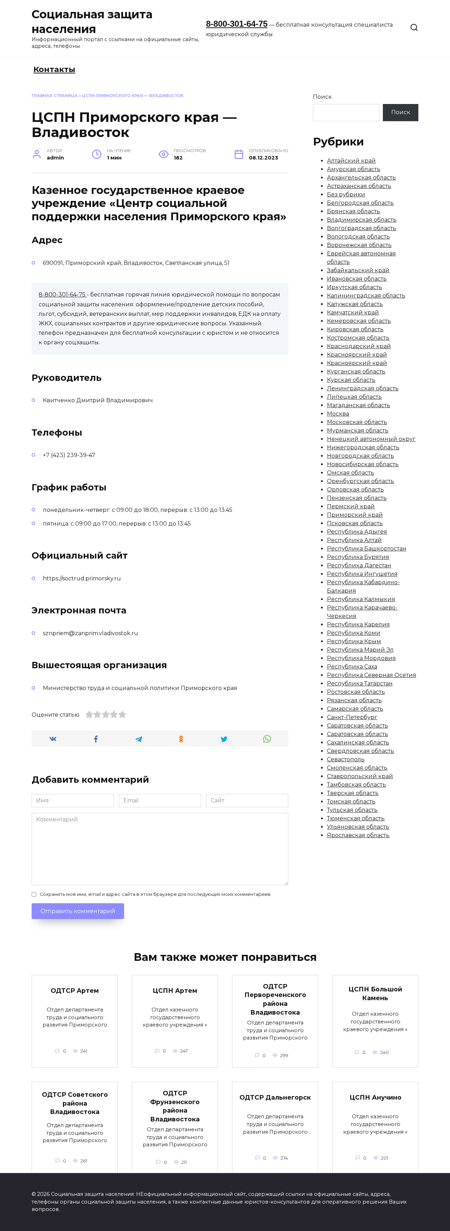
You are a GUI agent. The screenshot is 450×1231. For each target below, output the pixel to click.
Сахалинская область (358, 742)
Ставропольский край (360, 776)
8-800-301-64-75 (237, 23)
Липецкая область (354, 396)
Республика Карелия (358, 624)
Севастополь (346, 759)
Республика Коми (353, 633)
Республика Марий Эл (360, 649)
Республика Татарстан (360, 683)
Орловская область (355, 489)
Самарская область (355, 708)
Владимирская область (362, 219)
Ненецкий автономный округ (371, 439)
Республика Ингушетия (362, 574)
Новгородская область (360, 455)
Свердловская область (360, 751)
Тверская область (353, 793)
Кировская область (355, 329)
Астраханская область (359, 186)
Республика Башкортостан (366, 548)
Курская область (351, 380)
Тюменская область (356, 818)
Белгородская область (360, 203)
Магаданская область (358, 405)
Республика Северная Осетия (371, 675)
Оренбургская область (360, 481)
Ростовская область (356, 692)
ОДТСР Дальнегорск (275, 1097)
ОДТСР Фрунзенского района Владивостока (175, 1106)
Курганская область (356, 371)
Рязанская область (354, 700)
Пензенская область (357, 498)
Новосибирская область (363, 464)
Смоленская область (357, 767)
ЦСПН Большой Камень (375, 993)
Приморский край (355, 515)
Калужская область (355, 304)
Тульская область (352, 810)
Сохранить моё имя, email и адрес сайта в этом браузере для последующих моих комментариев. (155, 894)
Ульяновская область (358, 826)
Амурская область (353, 169)
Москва (338, 413)
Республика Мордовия (361, 658)
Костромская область (358, 337)
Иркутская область (354, 287)
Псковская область (355, 523)
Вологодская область (358, 236)
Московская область (357, 422)
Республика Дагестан (359, 565)
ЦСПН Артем (175, 990)
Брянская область (353, 211)
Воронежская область (359, 245)
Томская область (351, 801)
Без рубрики (346, 194)
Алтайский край (351, 160)
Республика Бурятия (358, 557)
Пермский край (351, 506)
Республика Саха (352, 666)
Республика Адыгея (357, 531)
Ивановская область (357, 278)
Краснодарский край (359, 346)
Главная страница (55, 95)
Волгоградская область (361, 228)
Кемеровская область (359, 321)
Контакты (54, 69)
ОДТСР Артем (75, 990)
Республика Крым (354, 641)
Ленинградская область (363, 388)
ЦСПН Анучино (375, 1097)
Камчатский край (353, 312)
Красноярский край (357, 354)
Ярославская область (358, 835)
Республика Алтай (354, 540)
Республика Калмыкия (361, 599)
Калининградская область (366, 295)
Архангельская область (361, 177)
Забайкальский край (358, 270)
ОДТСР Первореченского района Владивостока (275, 999)
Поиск (322, 96)
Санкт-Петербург (352, 717)
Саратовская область (357, 725)
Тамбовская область (356, 784)
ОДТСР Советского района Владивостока (75, 1103)
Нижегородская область (363, 447)
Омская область (350, 472)
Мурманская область (357, 430)
